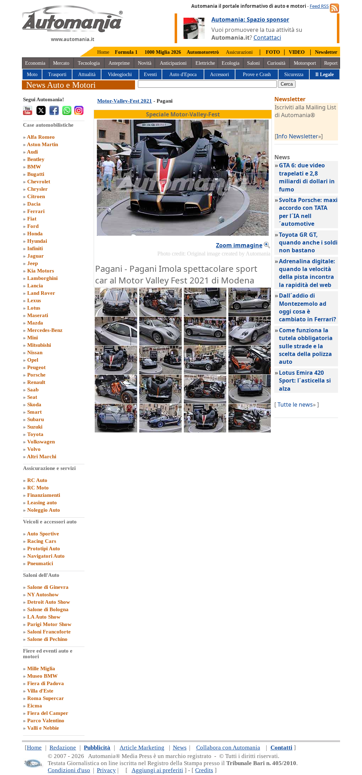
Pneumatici (40, 563)
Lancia (35, 285)
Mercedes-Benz (45, 330)
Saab (33, 389)
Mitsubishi (39, 345)
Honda (35, 233)
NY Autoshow (43, 594)
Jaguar (35, 256)
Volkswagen (41, 441)
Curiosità (276, 63)
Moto (32, 74)
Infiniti (35, 248)
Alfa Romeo (41, 137)
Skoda (34, 404)
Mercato (61, 63)
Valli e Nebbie (43, 728)
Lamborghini (42, 278)
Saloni (253, 63)
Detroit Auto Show (48, 602)
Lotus (33, 308)
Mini (32, 337)
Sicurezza (293, 74)
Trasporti (57, 74)
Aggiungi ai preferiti (157, 770)
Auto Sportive (43, 533)
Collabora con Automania (228, 747)
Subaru (35, 419)
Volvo (34, 449)
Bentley (36, 159)
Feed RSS (319, 6)
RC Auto (37, 480)
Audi (32, 152)
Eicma (34, 705)
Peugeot (36, 367)
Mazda (35, 323)
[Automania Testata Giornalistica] (72, 30)
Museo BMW (42, 676)
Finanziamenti (43, 495)
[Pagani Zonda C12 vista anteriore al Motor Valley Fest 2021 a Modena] (160, 343)
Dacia (34, 204)
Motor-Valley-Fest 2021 (124, 101)
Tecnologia (89, 63)
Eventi (150, 74)
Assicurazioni (239, 52)
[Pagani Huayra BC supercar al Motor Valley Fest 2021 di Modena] (160, 314)
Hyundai (37, 241)
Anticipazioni (173, 63)
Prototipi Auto (43, 548)
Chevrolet (38, 181)
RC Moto (38, 487)
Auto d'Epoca (183, 74)
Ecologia (230, 63)
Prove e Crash (257, 74)
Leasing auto (42, 502)
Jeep (32, 263)
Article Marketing (141, 747)
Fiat (31, 219)
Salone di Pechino (47, 639)
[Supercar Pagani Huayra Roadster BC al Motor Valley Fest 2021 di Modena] (205, 314)
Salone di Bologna (48, 609)
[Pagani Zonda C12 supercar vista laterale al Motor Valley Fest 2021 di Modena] (249, 314)
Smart (34, 412)
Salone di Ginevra (48, 587)
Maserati (37, 315)
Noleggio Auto (43, 510)
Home (103, 52)
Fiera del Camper (47, 713)
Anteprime (119, 63)
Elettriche (205, 63)
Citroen (36, 196)
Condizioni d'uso (69, 770)
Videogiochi (120, 74)
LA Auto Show (43, 617)
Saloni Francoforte (49, 632)
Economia (35, 63)
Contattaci (267, 37)
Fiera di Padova (45, 683)
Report (331, 63)
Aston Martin (42, 144)
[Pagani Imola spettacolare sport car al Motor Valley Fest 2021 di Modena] (116, 372)
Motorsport (305, 63)
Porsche (36, 375)
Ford (33, 226)
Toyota (35, 434)
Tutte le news (295, 404)
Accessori (219, 74)
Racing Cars (41, 541)
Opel (32, 360)
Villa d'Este (40, 691)
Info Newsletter (297, 136)
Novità (144, 63)
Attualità (86, 74)
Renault (36, 382)
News (180, 747)
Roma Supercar (45, 698)
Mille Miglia (41, 668)
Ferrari (36, 211)
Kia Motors (40, 271)
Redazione (62, 747)
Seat (32, 397)
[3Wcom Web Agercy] (33, 766)
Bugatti (35, 174)
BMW (34, 167)
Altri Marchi (41, 456)
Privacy (106, 770)
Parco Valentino (45, 720)
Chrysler (37, 189)
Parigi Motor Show (49, 624)
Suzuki (34, 427)
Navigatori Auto (46, 556)
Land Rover (41, 293)
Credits (204, 770)
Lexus (34, 300)
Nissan (34, 352)
